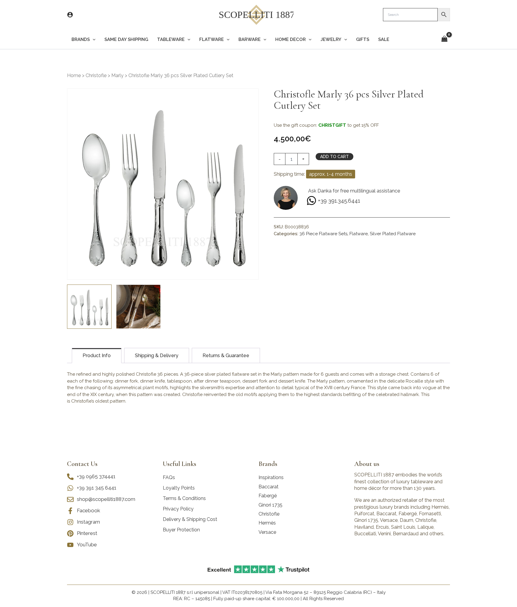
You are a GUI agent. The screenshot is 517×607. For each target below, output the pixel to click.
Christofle (96, 75)
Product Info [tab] (97, 355)
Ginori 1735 (270, 505)
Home (74, 75)
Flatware (358, 233)
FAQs (169, 477)
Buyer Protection (181, 530)
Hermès (267, 523)
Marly (117, 75)
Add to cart (334, 156)
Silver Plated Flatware (393, 233)
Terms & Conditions (184, 498)
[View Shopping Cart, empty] (444, 39)
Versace (267, 532)
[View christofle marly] (138, 307)
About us (366, 464)
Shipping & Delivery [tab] (156, 355)
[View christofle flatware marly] (89, 307)
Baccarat (268, 487)
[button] (92, 39)
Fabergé (267, 496)
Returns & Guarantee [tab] (226, 355)
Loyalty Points (179, 488)
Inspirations (271, 477)
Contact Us (82, 464)
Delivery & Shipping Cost (190, 519)
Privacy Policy (178, 509)
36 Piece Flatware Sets (323, 233)
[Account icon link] (70, 15)
